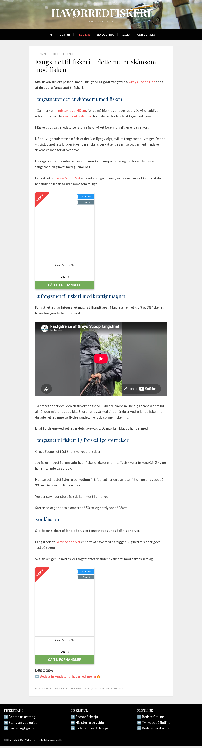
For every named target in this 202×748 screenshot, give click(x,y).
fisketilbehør (101, 688)
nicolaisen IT (54, 739)
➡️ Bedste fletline (150, 717)
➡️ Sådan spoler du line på (89, 728)
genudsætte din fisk (77, 116)
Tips (50, 34)
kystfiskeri (117, 688)
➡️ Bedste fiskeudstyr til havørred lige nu (65, 676)
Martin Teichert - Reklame (57, 53)
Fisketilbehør (56, 688)
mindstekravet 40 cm (70, 110)
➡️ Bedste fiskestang (19, 717)
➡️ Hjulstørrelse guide (87, 722)
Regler (125, 34)
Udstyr (64, 34)
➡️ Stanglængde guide (20, 722)
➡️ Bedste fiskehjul (85, 717)
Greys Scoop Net (142, 82)
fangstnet (84, 688)
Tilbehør (83, 34)
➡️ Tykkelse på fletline (153, 722)
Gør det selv (146, 34)
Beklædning (105, 34)
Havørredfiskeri (101, 12)
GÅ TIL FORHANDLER (65, 285)
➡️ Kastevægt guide (19, 728)
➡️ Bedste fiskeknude (153, 728)
